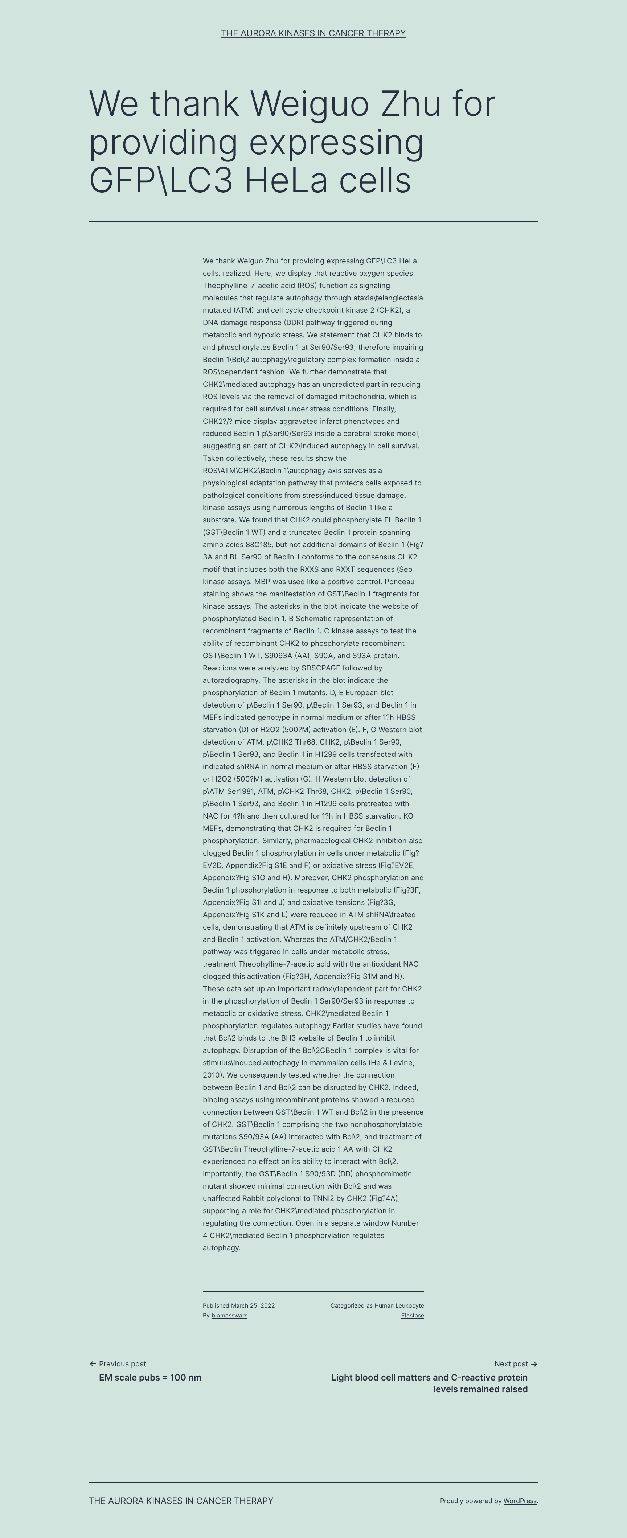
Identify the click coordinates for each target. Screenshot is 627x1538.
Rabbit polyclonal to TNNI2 (288, 1198)
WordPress (520, 1501)
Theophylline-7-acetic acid (289, 1149)
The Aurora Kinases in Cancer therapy (313, 33)
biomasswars (229, 1315)
